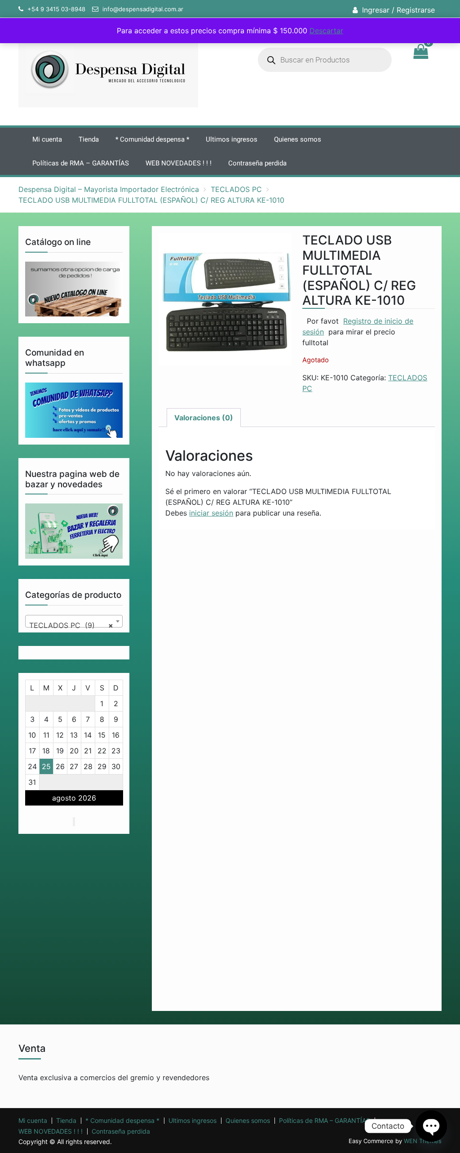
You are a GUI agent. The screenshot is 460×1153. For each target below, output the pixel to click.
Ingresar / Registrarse (398, 9)
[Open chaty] (431, 1126)
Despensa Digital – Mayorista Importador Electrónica (108, 189)
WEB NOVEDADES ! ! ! (179, 163)
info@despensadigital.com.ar (142, 9)
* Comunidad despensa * (152, 139)
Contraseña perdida (257, 163)
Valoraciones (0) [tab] (203, 417)
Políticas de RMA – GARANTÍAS (80, 163)
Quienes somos (297, 139)
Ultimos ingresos (231, 139)
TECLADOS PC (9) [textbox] (71, 625)
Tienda (89, 139)
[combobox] (74, 621)
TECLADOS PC (236, 189)
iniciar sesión (211, 512)
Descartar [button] (326, 30)
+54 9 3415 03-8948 (56, 9)
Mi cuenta (47, 139)
